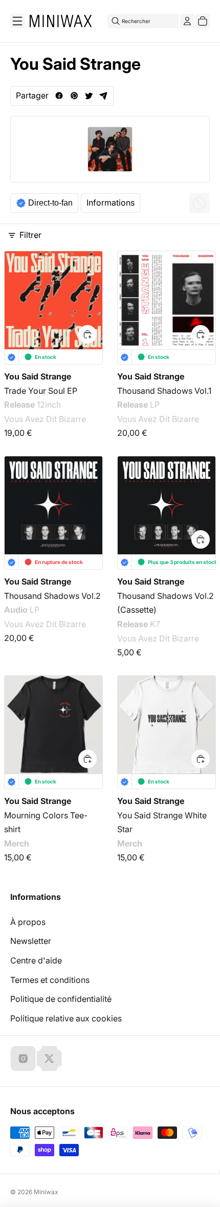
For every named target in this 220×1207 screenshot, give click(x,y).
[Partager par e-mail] (103, 95)
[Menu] (17, 21)
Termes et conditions (50, 980)
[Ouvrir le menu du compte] (187, 21)
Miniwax (46, 1192)
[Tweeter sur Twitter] (88, 95)
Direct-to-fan (50, 202)
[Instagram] (23, 1058)
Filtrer (30, 235)
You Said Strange (37, 376)
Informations (110, 202)
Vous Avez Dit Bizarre (45, 419)
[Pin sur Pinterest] (74, 95)
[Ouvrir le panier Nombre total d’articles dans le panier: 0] (202, 21)
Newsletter (30, 941)
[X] (49, 1058)
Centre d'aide (36, 960)
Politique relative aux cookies (66, 1018)
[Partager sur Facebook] (59, 95)
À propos (28, 922)
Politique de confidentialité (61, 999)
